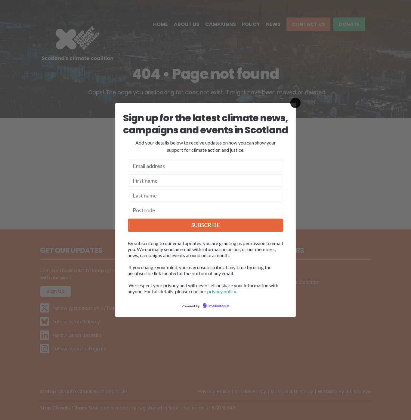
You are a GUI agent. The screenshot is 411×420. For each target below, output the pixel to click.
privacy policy (221, 291)
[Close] (295, 103)
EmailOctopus (218, 306)
